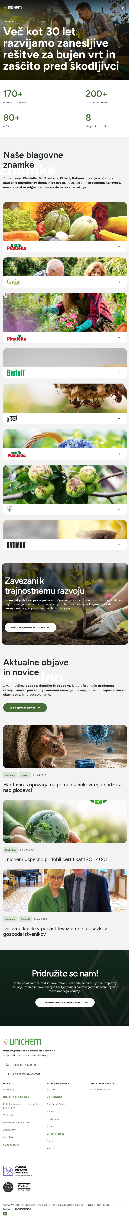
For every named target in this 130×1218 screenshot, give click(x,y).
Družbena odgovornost (17, 1122)
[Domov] (13, 7)
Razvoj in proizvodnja (16, 1096)
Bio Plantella (54, 1096)
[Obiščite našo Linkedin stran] (5, 1213)
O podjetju (9, 1089)
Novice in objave (100, 1089)
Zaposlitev (9, 1129)
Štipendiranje (11, 1144)
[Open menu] (123, 7)
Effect (50, 1126)
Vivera (50, 1111)
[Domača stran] (22, 1042)
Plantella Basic (56, 1104)
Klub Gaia (53, 1118)
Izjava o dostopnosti (98, 1205)
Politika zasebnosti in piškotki (67, 1205)
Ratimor (52, 1148)
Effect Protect (55, 1133)
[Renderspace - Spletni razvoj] (23, 1209)
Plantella (52, 1089)
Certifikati (9, 1137)
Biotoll (51, 1141)
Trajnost (8, 1115)
